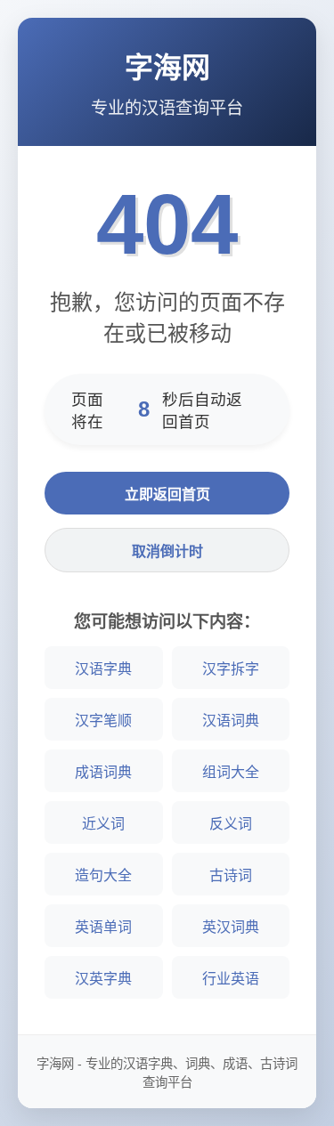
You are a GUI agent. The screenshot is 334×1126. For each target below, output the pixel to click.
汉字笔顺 (103, 720)
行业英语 (230, 978)
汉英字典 (103, 978)
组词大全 (230, 772)
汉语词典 (230, 720)
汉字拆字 (230, 668)
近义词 (103, 823)
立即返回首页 (167, 494)
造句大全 (103, 875)
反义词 (230, 823)
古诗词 (230, 875)
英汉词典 (230, 927)
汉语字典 (103, 668)
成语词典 (103, 772)
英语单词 (103, 927)
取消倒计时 (167, 551)
